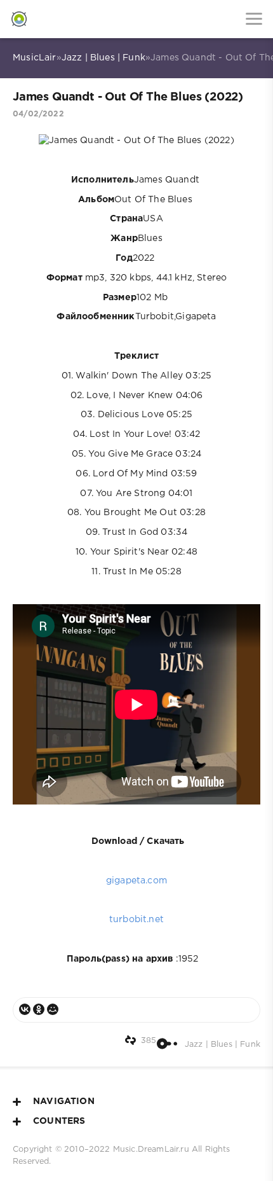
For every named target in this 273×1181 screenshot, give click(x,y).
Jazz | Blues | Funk (103, 58)
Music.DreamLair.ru (151, 1149)
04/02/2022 (38, 114)
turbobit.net (136, 919)
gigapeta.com (136, 881)
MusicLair (35, 58)
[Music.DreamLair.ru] (19, 19)
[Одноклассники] (38, 1009)
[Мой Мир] (52, 1009)
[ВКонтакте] (24, 1009)
